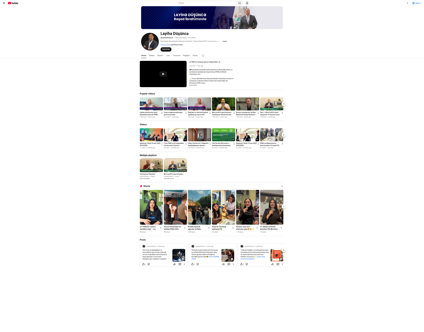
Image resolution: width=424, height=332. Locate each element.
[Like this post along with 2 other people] (192, 264)
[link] (164, 256)
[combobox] (207, 3)
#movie (211, 257)
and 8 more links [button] (177, 45)
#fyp (263, 257)
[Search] (239, 3)
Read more (193, 85)
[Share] (174, 264)
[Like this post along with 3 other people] (241, 264)
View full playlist (145, 178)
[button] (193, 85)
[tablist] (212, 55)
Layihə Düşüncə (144, 176)
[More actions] (162, 113)
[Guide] (4, 3)
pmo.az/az (166, 45)
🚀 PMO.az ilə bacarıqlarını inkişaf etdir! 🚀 (204, 62)
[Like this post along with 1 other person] (143, 264)
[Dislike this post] (148, 264)
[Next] (284, 104)
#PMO (194, 259)
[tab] (143, 55)
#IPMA (216, 257)
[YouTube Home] (13, 3)
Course (177, 176)
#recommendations (248, 259)
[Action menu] (184, 264)
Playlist (153, 176)
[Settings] (407, 3)
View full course (169, 178)
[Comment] (180, 264)
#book (259, 257)
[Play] (163, 74)
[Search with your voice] (247, 3)
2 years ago (161, 246)
